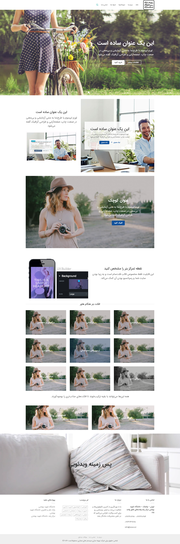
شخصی (65, 511)
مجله (69, 515)
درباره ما (130, 5)
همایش (63, 515)
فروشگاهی (77, 515)
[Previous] (173, 52)
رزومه (79, 511)
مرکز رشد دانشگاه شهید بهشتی (43, 516)
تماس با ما (104, 5)
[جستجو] (97, 4)
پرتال (85, 519)
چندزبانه (79, 519)
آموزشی (84, 507)
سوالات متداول (82, 537)
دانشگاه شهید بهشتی (46, 506)
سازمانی (72, 511)
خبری (85, 511)
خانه (137, 5)
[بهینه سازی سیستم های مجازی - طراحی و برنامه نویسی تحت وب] (148, 5)
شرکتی (85, 515)
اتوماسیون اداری (74, 507)
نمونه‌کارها (122, 5)
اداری (65, 507)
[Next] (5, 52)
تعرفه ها (113, 5)
